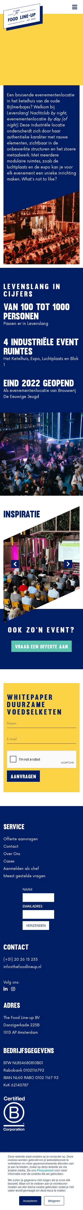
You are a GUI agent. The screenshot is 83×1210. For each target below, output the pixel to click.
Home (8, 48)
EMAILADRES (32, 906)
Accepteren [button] (30, 1201)
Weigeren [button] (54, 1201)
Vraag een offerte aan (41, 647)
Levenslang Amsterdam (22, 54)
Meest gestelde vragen (24, 876)
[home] (22, 17)
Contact (10, 846)
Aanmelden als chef (21, 868)
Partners (24, 48)
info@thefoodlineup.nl (22, 967)
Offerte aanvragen (20, 839)
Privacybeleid (45, 1170)
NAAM (27, 890)
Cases (9, 861)
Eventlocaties (47, 48)
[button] (75, 7)
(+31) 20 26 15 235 (20, 959)
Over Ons (11, 854)
